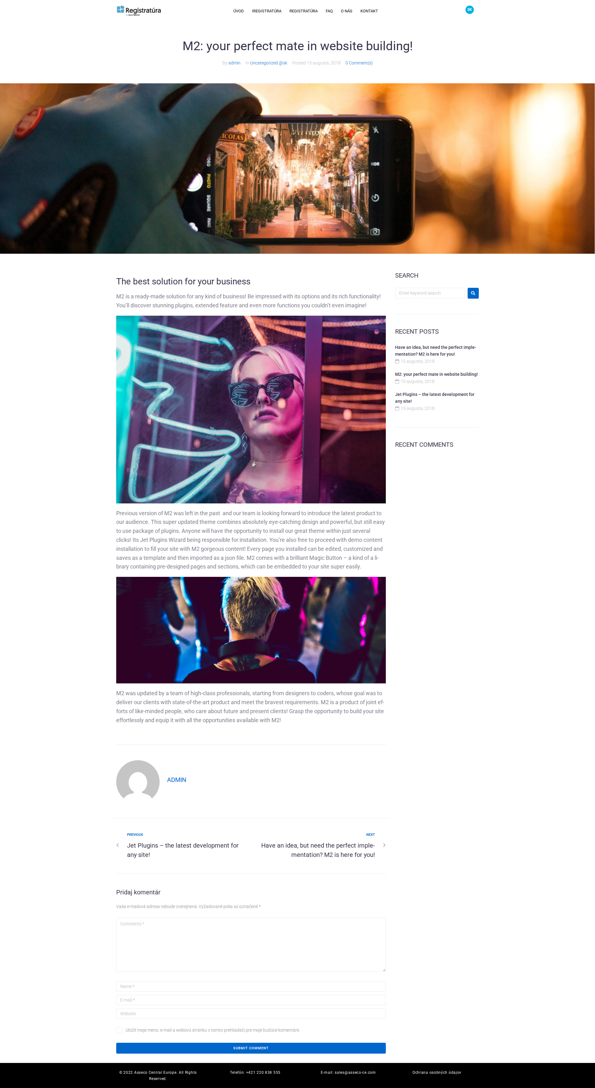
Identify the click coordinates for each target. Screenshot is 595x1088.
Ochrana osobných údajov (436, 1072)
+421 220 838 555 (263, 1072)
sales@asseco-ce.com (355, 1072)
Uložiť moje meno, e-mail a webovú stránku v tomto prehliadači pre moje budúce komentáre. (213, 1030)
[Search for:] (430, 293)
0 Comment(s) (359, 62)
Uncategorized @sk (268, 62)
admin (234, 62)
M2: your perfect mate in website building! (436, 374)
